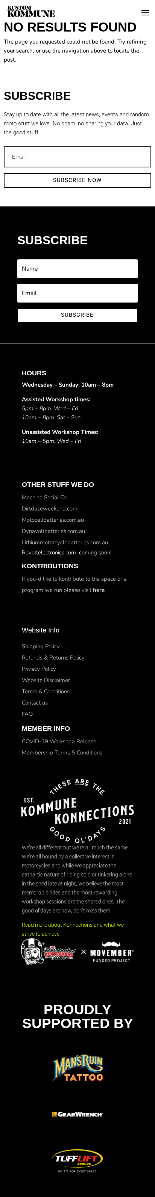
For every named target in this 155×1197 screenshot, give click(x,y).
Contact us (35, 702)
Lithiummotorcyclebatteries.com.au (65, 542)
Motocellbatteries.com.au (53, 520)
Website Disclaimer (46, 680)
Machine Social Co (44, 497)
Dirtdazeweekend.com (50, 508)
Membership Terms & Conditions (62, 752)
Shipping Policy (41, 646)
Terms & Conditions (46, 691)
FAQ (27, 714)
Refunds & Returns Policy (53, 657)
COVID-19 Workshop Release (59, 741)
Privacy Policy (39, 669)
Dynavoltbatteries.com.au (53, 531)
